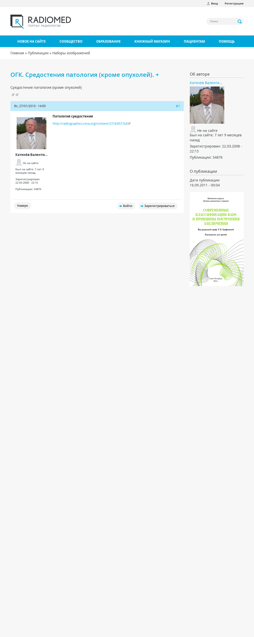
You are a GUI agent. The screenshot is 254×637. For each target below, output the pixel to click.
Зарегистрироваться (159, 206)
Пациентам (194, 41)
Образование (108, 41)
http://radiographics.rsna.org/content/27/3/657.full (90, 123)
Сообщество (71, 41)
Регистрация (234, 3)
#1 (178, 106)
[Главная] (40, 22)
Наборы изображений (71, 53)
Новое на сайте (31, 41)
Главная (17, 53)
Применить (240, 21)
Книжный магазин (152, 41)
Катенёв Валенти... (31, 154)
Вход (214, 3)
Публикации (38, 53)
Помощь (227, 41)
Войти (127, 206)
